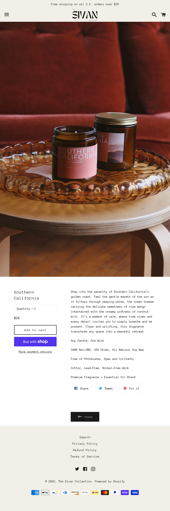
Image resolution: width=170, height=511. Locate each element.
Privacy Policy (85, 443)
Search (85, 437)
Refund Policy (85, 450)
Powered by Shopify (110, 481)
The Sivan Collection (75, 481)
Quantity (23, 308)
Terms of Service (85, 456)
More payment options (35, 351)
